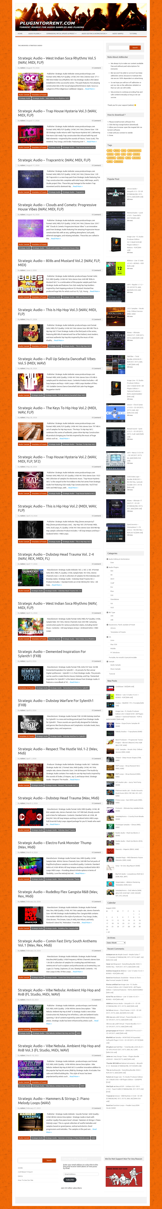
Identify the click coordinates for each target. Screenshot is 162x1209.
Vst (111, 603)
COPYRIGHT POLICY (25, 1172)
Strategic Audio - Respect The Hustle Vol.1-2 (61, 785)
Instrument (119, 161)
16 (139, 920)
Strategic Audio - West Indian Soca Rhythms (79, 639)
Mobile (113, 648)
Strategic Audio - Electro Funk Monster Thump (62, 879)
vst (129, 154)
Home (20, 33)
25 (112, 926)
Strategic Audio (25, 98)
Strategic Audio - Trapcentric (73, 192)
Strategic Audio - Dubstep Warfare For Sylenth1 (68, 736)
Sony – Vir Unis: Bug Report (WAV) (128, 866)
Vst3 (112, 607)
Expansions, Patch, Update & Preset (61, 33)
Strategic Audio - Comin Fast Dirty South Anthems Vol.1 (65, 977)
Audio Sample (118, 33)
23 (139, 923)
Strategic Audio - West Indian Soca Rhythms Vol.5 (51, 98)
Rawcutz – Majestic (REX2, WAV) (127, 849)
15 (134, 920)
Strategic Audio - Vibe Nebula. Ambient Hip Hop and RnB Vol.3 (56, 1086)
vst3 (110, 150)
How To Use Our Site (25, 1180)
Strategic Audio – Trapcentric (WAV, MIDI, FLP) (54, 160)
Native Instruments (134, 150)
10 (107, 920)
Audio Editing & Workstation (94, 33)
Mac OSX (113, 644)
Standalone (114, 599)
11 (112, 920)
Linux (112, 640)
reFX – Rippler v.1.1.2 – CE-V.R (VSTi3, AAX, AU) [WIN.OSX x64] (135, 287)
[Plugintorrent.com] (81, 30)
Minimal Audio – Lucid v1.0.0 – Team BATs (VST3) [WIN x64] (135, 215)
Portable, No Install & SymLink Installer (123, 657)
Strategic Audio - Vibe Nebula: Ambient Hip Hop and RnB (54, 1033)
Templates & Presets (39, 94)
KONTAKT (112, 157)
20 (123, 923)
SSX (111, 595)
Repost (121, 157)
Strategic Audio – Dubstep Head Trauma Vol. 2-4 (63, 591)
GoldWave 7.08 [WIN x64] (125, 686)
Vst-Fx (110, 154)
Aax (111, 571)
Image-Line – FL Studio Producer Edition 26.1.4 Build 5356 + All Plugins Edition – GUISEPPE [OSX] (124, 1079)
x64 (111, 616)
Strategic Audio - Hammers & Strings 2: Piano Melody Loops (67, 1138)
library (117, 150)
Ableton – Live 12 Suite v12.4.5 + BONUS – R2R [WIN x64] (135, 263)
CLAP (112, 583)
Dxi (111, 587)
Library (113, 628)
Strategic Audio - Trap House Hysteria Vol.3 (79, 147)
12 (118, 920)
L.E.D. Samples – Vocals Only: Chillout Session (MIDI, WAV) (135, 311)
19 (118, 923)
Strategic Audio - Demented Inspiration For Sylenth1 (69, 688)
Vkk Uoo (109, 1024)
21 (129, 923)
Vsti (117, 154)
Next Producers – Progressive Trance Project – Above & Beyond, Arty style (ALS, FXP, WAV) (129, 742)
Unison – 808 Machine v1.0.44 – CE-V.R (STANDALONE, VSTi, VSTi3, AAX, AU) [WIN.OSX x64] (124, 1098)
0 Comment (96, 68)
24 (107, 926)
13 (123, 920)
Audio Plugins (34, 33)
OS (110, 637)
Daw (112, 562)
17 (107, 923)
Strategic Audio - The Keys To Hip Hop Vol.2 (79, 444)
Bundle (137, 154)
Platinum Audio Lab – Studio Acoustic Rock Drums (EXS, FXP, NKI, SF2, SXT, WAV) (129, 793)
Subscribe (70, 1180)
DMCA (20, 1176)
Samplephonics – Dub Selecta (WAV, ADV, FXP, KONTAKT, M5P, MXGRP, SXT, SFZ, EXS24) (128, 893)
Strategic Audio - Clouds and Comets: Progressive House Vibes (56, 248)
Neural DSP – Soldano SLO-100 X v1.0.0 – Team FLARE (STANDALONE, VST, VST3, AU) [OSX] (125, 1089)
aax (124, 150)
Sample (111, 661)
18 (112, 923)
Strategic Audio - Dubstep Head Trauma (60, 830)
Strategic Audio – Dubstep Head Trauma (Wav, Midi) (58, 798)
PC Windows (115, 652)
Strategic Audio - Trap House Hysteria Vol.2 (79, 493)
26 (118, 926)
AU (124, 154)
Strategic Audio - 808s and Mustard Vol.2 (78, 297)
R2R (128, 157)
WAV (78, 1033)
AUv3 (112, 579)
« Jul (108, 932)
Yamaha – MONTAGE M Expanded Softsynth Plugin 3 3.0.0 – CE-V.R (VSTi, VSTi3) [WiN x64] (124, 1040)
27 (123, 926)
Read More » (90, 89)
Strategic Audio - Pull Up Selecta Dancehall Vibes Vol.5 (65, 395)
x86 (111, 620)
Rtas (112, 591)
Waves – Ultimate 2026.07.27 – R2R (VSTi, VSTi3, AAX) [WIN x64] (135, 335)
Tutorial (133, 33)
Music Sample (115, 669)
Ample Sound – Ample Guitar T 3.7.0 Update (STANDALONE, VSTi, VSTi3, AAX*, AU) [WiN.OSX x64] (125, 957)
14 (129, 920)
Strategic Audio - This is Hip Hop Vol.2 (77, 541)
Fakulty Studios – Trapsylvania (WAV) (129, 731)
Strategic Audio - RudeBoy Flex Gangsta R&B (61, 928)
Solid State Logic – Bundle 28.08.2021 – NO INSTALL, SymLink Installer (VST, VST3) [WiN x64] (134, 482)
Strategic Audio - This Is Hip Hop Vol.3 (77, 346)
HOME (20, 1168)
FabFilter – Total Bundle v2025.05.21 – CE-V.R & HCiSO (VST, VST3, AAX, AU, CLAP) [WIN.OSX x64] (125, 1049)
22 (134, 923)
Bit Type (112, 612)
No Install (136, 157)
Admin (22, 68)
